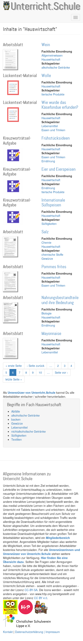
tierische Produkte (53, 94)
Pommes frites (54, 267)
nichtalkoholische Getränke (28, 431)
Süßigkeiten (49, 224)
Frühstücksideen (56, 138)
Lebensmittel (50, 126)
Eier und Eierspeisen (59, 169)
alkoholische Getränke (56, 67)
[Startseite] (5, 5)
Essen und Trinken (53, 130)
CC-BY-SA (31, 590)
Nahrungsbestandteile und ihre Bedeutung (60, 300)
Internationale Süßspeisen (53, 203)
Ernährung (48, 161)
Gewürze (47, 259)
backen (16, 419)
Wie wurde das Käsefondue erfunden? (60, 105)
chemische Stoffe (52, 255)
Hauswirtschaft (51, 59)
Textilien (16, 439)
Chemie (46, 242)
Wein (46, 45)
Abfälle (15, 411)
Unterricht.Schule (45, 7)
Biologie (47, 313)
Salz (45, 232)
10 (42, 372)
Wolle (46, 75)
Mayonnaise (51, 333)
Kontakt (8, 632)
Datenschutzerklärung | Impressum (37, 632)
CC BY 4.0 (40, 598)
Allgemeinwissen (52, 55)
